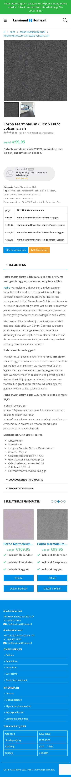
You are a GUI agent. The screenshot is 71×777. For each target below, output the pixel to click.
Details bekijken (18, 588)
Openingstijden (14, 699)
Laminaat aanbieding (17, 718)
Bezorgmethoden (15, 712)
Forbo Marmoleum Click (25, 187)
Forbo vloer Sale (53, 202)
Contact (10, 693)
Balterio (10, 655)
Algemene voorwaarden (18, 706)
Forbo (12, 191)
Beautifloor (12, 661)
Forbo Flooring (10, 194)
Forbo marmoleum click (29, 194)
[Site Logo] (29, 20)
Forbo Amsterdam (24, 191)
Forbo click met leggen (44, 191)
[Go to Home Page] (4, 32)
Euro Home (11, 673)
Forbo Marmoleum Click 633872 (18, 198)
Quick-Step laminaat (16, 680)
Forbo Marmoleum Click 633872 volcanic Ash (23, 202)
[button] (6, 20)
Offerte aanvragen (16, 250)
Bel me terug (40, 250)
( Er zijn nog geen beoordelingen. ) (36, 132)
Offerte (19, 578)
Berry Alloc (11, 667)
